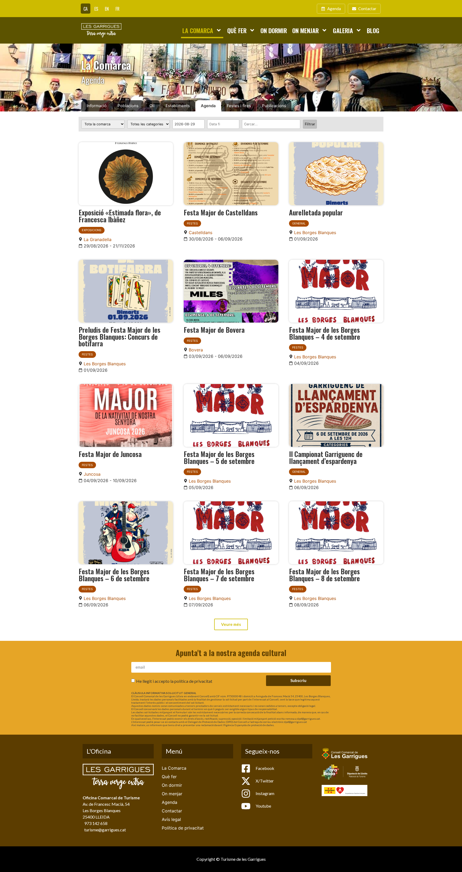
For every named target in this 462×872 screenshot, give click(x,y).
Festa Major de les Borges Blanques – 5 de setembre (219, 457)
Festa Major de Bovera (214, 329)
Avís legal (171, 819)
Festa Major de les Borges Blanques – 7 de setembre (219, 574)
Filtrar (310, 124)
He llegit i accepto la (174, 680)
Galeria (343, 30)
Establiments (177, 105)
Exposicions (91, 230)
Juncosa (92, 474)
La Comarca (197, 30)
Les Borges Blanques (315, 232)
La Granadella (97, 239)
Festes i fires (239, 105)
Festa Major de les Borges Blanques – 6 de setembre (114, 574)
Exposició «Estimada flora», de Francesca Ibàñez (120, 215)
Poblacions (128, 105)
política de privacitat (193, 680)
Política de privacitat (183, 828)
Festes (192, 223)
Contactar (172, 810)
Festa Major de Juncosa (110, 454)
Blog (373, 30)
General (299, 223)
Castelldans (200, 232)
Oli (152, 105)
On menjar (305, 30)
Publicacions (274, 105)
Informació (97, 105)
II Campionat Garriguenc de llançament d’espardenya (326, 457)
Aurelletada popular (316, 212)
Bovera (196, 349)
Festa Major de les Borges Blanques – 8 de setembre (324, 574)
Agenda (208, 105)
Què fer (237, 30)
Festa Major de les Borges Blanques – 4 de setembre (324, 333)
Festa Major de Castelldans (221, 212)
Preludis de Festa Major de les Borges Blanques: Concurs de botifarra (119, 336)
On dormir (273, 30)
